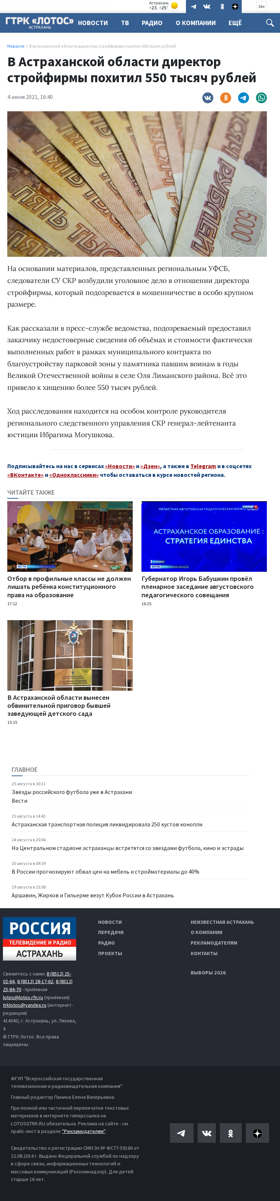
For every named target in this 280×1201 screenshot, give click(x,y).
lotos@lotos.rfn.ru (23, 997)
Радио (152, 23)
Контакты (204, 953)
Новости (93, 23)
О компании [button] (196, 23)
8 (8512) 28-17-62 (35, 981)
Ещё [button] (235, 23)
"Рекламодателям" (83, 1131)
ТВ (125, 23)
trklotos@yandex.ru (24, 1005)
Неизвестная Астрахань (222, 922)
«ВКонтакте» (25, 474)
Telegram (203, 466)
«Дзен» (150, 466)
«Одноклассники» (74, 474)
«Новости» (120, 466)
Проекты (110, 953)
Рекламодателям (214, 942)
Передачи (111, 932)
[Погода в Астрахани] (164, 5)
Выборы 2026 (208, 972)
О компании (206, 932)
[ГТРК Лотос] (40, 24)
